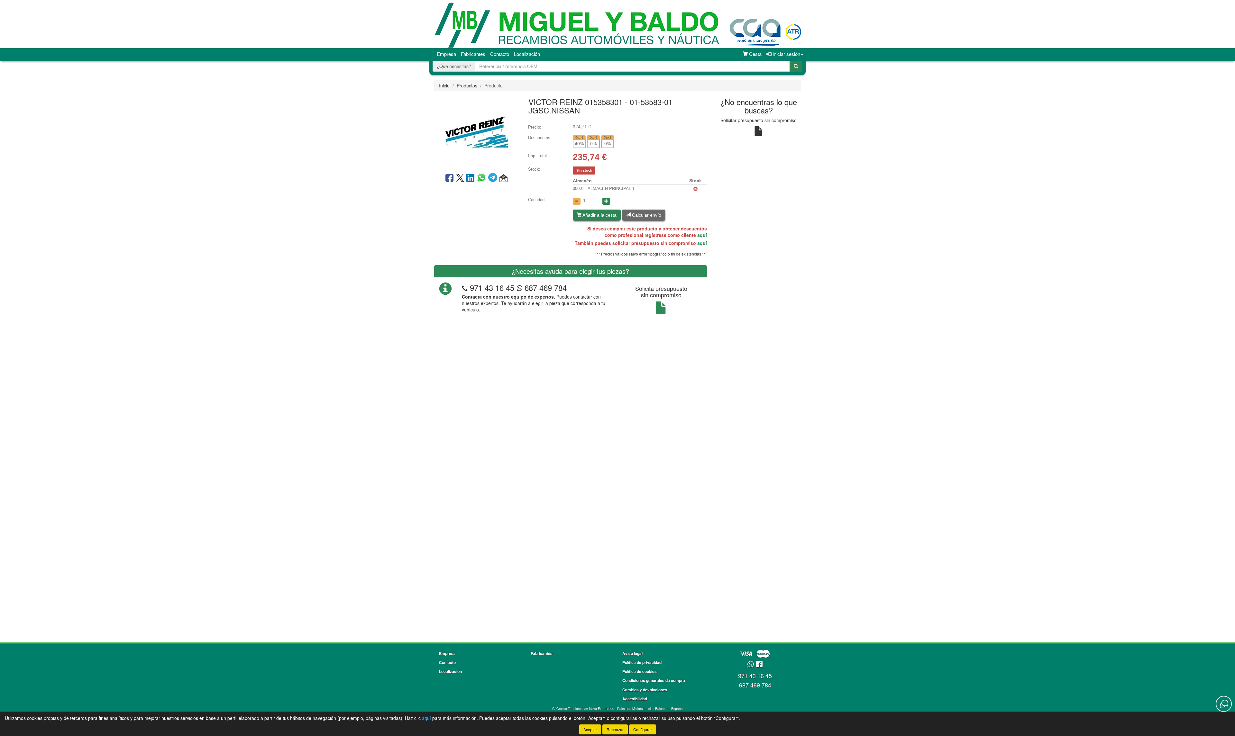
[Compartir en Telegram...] (493, 178)
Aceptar (590, 729)
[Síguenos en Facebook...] (759, 664)
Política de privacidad (642, 662)
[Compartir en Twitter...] (460, 178)
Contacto (499, 53)
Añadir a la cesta (599, 215)
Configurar (642, 729)
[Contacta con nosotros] (1224, 704)
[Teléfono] (465, 287)
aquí (702, 235)
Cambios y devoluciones (644, 690)
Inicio (444, 85)
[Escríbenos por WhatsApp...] (750, 664)
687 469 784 (544, 287)
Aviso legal (632, 653)
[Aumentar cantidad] (606, 201)
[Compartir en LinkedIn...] (470, 178)
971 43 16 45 (492, 287)
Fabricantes (473, 53)
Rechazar (615, 729)
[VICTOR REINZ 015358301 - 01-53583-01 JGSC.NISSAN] (476, 131)
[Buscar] (796, 66)
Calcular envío (646, 215)
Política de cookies (639, 671)
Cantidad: (537, 199)
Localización (527, 53)
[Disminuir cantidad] (577, 201)
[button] (503, 178)
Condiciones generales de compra (653, 680)
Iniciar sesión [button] (785, 53)
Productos (467, 85)
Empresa (446, 53)
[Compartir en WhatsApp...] (482, 178)
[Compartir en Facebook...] (449, 178)
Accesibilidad (634, 699)
